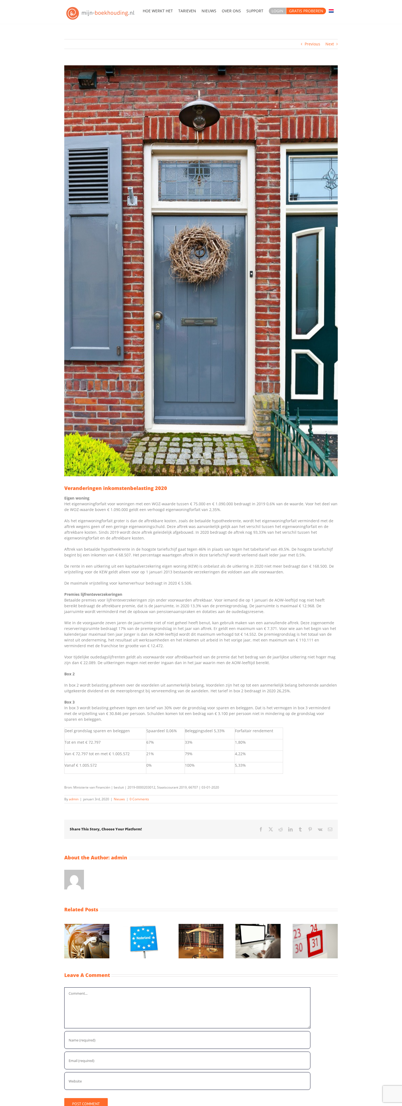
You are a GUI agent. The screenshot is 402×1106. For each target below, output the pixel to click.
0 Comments (139, 799)
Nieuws (119, 799)
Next (329, 43)
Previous (312, 43)
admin (73, 799)
